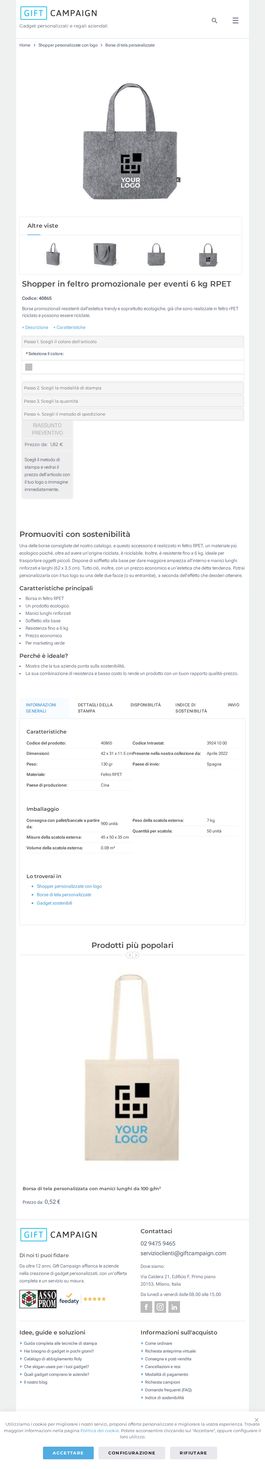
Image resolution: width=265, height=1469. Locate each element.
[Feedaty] (83, 1298)
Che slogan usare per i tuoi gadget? (56, 1366)
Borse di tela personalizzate (129, 45)
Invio (233, 704)
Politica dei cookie (99, 1430)
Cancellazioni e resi (162, 1366)
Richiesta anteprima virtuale (170, 1351)
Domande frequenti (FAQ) (168, 1389)
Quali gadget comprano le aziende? (56, 1374)
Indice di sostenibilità (191, 708)
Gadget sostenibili (54, 903)
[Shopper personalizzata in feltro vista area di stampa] (131, 139)
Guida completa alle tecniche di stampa (60, 1343)
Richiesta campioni (162, 1382)
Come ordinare (158, 1343)
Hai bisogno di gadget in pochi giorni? (59, 1351)
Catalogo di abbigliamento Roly (53, 1358)
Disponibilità (146, 704)
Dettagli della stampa (95, 708)
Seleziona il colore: (44, 353)
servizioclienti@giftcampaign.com (183, 1253)
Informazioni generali (41, 708)
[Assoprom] (39, 1298)
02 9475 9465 (158, 1243)
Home (24, 45)
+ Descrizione (35, 327)
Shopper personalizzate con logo (68, 45)
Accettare (68, 1452)
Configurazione (132, 1452)
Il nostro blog (36, 1382)
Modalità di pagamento (166, 1374)
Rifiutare (193, 1452)
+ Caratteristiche (69, 327)
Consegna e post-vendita (168, 1358)
